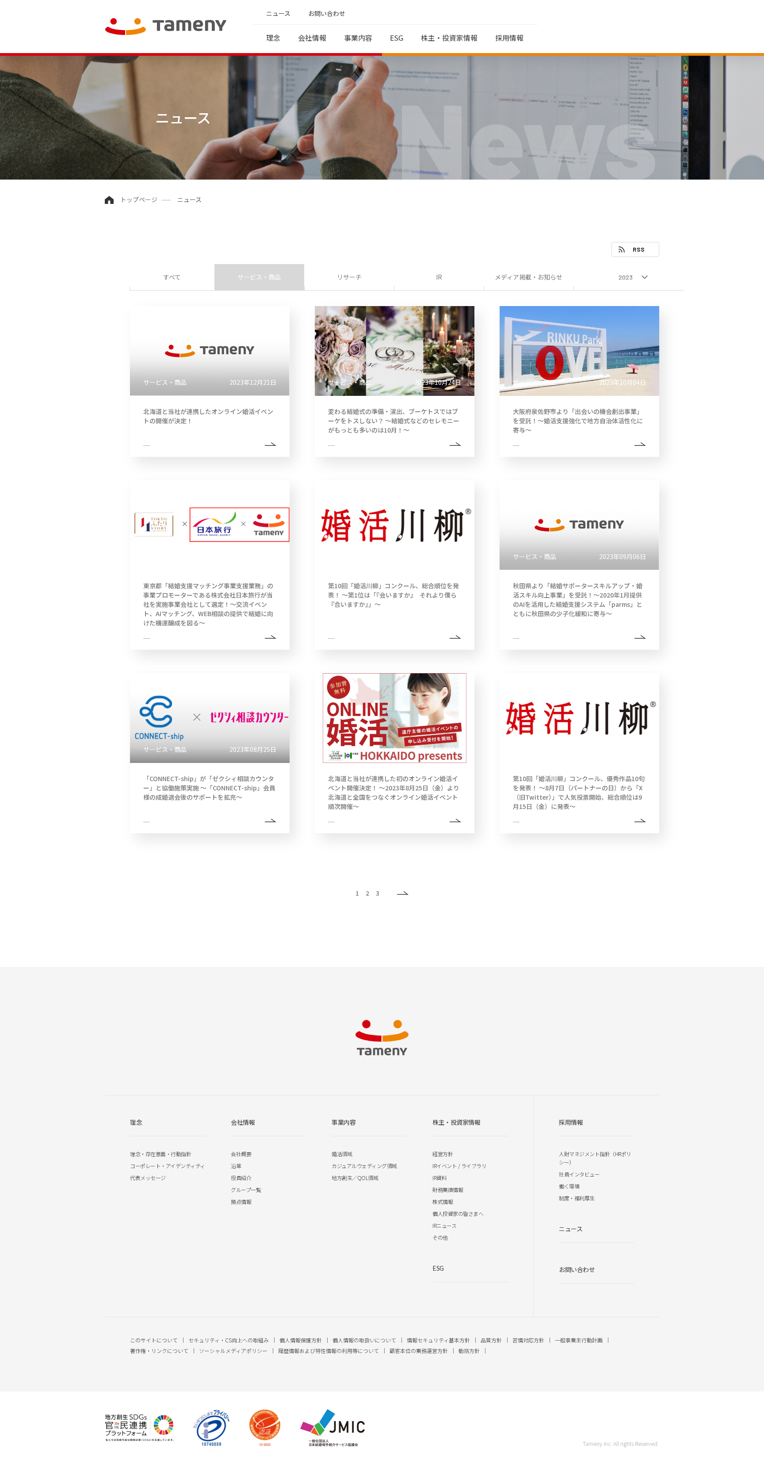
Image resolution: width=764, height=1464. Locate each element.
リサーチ (349, 276)
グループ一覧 (246, 1189)
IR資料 (439, 1177)
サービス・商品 (259, 276)
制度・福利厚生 (577, 1198)
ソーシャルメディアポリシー (233, 1350)
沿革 (236, 1165)
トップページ (138, 199)
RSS (639, 249)
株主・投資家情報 (449, 37)
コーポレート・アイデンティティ (167, 1165)
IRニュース (444, 1225)
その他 (440, 1237)
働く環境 (569, 1186)
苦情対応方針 (528, 1340)
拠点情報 (241, 1201)
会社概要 (241, 1153)
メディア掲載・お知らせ (528, 276)
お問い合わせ (326, 13)
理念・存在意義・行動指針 (160, 1153)
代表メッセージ (148, 1177)
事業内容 (358, 37)
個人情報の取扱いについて (364, 1340)
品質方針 (491, 1340)
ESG (396, 37)
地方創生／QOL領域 (355, 1177)
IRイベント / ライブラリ (459, 1165)
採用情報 (509, 37)
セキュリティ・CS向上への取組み (228, 1340)
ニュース (278, 13)
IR (439, 276)
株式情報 (442, 1201)
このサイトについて (154, 1340)
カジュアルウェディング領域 (364, 1165)
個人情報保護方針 (300, 1340)
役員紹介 (241, 1177)
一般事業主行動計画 (579, 1340)
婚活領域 (342, 1153)
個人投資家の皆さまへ (457, 1213)
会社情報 (312, 37)
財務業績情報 (447, 1189)
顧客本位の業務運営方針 (419, 1350)
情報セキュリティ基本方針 (438, 1340)
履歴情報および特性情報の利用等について (328, 1350)
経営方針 (442, 1153)
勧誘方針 (469, 1350)
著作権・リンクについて (159, 1350)
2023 (626, 277)
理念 (273, 37)
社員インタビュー (579, 1174)
